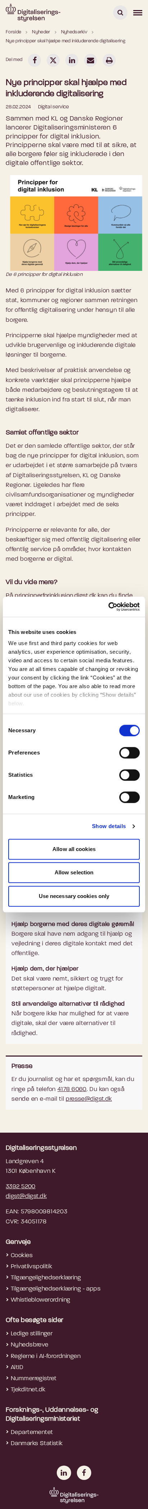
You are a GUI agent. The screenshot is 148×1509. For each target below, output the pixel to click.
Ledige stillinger (31, 1334)
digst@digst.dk (26, 1196)
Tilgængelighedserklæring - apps (56, 1289)
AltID (17, 1367)
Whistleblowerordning (40, 1300)
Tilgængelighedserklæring (46, 1278)
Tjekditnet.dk (28, 1390)
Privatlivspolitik (31, 1267)
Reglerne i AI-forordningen (45, 1356)
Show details (109, 826)
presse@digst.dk (89, 1099)
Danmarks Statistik (37, 1443)
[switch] (129, 752)
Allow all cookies (74, 849)
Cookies (22, 1255)
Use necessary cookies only (74, 896)
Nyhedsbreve (29, 1345)
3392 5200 (21, 1187)
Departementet (32, 1432)
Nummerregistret (33, 1379)
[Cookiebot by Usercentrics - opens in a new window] (108, 606)
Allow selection (74, 872)
